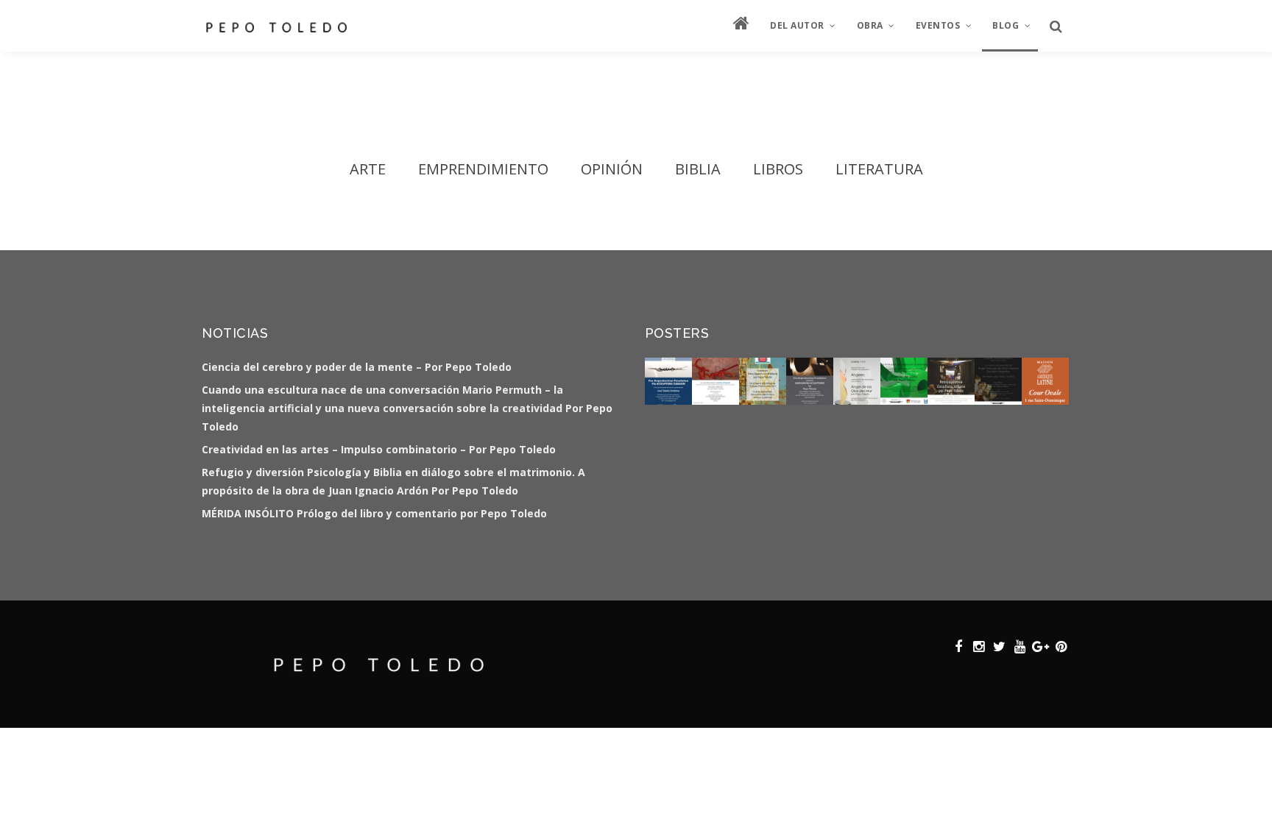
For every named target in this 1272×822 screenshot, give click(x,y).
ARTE (368, 169)
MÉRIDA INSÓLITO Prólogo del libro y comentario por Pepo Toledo (374, 513)
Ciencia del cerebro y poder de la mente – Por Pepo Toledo (357, 367)
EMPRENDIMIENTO (483, 169)
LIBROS (778, 169)
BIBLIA (698, 169)
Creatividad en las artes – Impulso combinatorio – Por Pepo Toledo (379, 449)
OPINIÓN (612, 169)
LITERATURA (879, 169)
